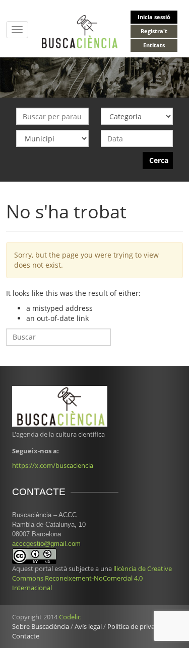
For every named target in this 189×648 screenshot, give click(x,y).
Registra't (154, 31)
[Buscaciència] (80, 31)
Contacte (25, 635)
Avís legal (88, 626)
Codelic (70, 616)
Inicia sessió (154, 17)
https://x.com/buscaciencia (52, 465)
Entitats (154, 45)
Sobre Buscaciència (40, 626)
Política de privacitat (137, 626)
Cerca (158, 160)
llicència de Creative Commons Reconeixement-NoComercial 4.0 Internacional (92, 578)
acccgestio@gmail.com (46, 543)
